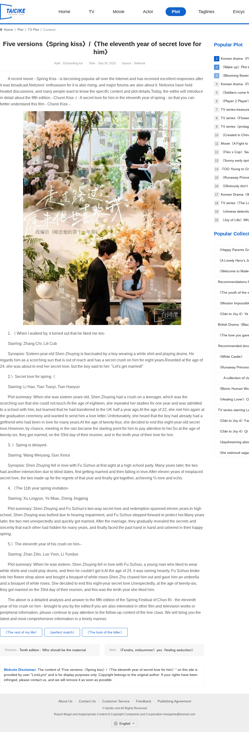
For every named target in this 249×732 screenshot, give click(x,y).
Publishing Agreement (174, 701)
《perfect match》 (62, 632)
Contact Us (87, 701)
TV (91, 11)
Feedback (143, 701)
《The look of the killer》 (105, 632)
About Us (65, 701)
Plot (176, 11)
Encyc (239, 11)
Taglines (206, 11)
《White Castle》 (231, 356)
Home (64, 11)
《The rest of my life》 (21, 632)
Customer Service (116, 701)
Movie (118, 11)
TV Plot (33, 30)
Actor (148, 11)
